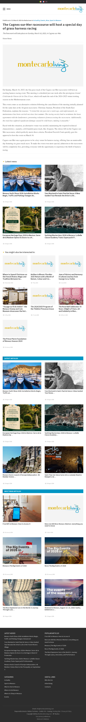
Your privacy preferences (43, 716)
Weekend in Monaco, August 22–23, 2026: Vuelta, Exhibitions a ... (63, 609)
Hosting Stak (56, 711)
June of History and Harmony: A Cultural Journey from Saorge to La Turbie (71, 276)
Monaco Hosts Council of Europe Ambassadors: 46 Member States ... (21, 476)
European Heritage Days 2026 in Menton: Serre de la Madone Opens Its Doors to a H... (21, 236)
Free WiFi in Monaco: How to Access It (16, 524)
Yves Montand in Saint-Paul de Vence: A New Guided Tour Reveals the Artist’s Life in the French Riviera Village (21, 644)
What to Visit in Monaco (12, 687)
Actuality (36, 20)
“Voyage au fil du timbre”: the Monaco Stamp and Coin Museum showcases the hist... (15, 308)
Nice (47, 20)
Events (43, 20)
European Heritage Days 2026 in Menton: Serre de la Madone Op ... (22, 434)
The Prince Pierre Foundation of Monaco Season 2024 (14, 340)
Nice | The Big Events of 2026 (55, 566)
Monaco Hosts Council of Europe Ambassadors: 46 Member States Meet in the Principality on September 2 (22, 667)
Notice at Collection (43, 719)
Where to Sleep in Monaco (13, 693)
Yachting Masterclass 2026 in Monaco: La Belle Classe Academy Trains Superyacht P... (63, 236)
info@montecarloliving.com (45, 709)
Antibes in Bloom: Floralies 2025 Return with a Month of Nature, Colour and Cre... (42, 276)
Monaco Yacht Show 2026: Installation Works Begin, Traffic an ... (22, 392)
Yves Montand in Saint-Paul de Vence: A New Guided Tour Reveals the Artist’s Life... (62, 194)
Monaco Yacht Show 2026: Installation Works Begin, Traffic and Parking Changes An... (21, 194)
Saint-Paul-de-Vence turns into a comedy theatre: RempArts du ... (63, 476)
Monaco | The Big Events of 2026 (15, 566)
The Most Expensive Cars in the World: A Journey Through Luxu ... (20, 609)
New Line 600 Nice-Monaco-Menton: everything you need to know (64, 525)
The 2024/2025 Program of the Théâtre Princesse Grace (42, 307)
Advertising (48, 683)
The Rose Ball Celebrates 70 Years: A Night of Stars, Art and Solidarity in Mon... (70, 308)
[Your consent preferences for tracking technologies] (82, 718)
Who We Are (49, 680)
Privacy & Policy (66, 711)
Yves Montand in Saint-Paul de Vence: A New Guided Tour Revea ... (64, 392)
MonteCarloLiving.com (45, 714)
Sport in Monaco (55, 20)
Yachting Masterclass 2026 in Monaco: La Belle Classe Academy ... (62, 434)
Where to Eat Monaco (11, 690)
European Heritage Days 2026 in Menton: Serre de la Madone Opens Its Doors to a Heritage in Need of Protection (21, 652)
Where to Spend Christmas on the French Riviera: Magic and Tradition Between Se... (15, 276)
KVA (45, 711)
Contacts (48, 687)
